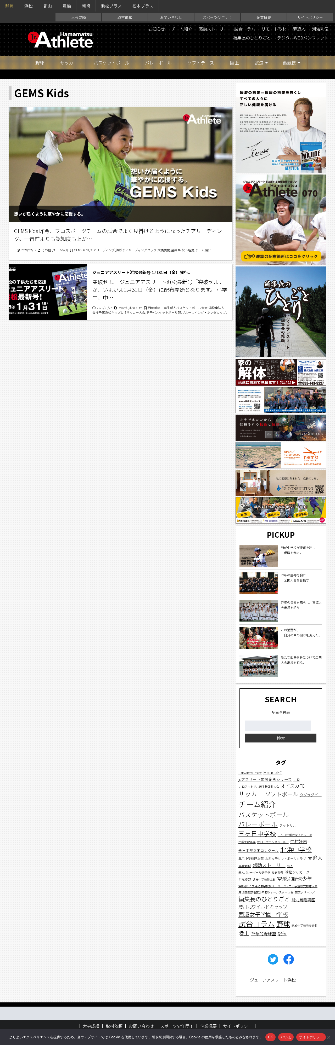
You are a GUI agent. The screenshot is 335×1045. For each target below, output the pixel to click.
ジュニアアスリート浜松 (273, 980)
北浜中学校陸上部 (251, 858)
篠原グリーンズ (305, 893)
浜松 (28, 6)
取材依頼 (125, 17)
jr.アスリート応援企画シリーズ (265, 779)
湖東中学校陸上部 (264, 880)
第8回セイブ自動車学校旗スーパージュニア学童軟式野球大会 (277, 886)
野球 (39, 62)
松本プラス (142, 6)
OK (270, 1037)
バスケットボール (111, 62)
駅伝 (282, 934)
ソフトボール (281, 794)
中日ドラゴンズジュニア (273, 842)
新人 (290, 866)
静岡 (9, 6)
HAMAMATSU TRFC (250, 773)
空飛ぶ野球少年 (294, 878)
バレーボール (158, 62)
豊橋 (67, 6)
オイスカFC (293, 785)
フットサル (287, 825)
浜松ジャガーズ (297, 872)
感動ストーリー (213, 29)
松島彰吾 (277, 873)
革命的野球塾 (263, 934)
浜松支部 (244, 879)
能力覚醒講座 (303, 900)
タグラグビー (311, 794)
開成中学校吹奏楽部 (304, 925)
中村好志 (298, 842)
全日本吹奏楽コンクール (258, 850)
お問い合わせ (171, 17)
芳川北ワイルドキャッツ (262, 907)
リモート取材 (274, 29)
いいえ (286, 1037)
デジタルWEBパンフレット (302, 37)
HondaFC (272, 772)
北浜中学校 (296, 849)
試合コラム (244, 29)
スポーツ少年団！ (217, 17)
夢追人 (299, 29)
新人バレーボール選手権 (254, 873)
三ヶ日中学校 (257, 833)
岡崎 (86, 6)
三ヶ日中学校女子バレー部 (295, 835)
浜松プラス (111, 6)
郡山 (47, 6)
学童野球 (244, 865)
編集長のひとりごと (252, 37)
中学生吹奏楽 (247, 842)
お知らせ (156, 29)
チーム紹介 (181, 29)
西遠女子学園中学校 (263, 914)
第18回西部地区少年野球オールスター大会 (265, 893)
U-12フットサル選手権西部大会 (258, 786)
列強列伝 (320, 29)
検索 (281, 738)
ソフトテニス (200, 62)
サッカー (69, 62)
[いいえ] (328, 1037)
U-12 (296, 779)
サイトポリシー (310, 17)
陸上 (234, 62)
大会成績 (78, 17)
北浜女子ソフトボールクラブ (285, 858)
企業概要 (263, 17)
